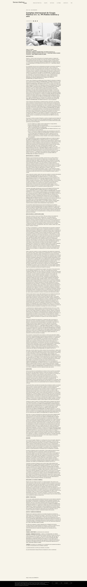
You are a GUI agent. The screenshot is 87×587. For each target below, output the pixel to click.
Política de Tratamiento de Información (21, 585)
